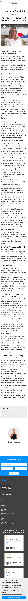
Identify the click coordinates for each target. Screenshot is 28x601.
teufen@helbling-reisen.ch (7, 523)
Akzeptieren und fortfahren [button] (14, 597)
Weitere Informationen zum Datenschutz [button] (12, 594)
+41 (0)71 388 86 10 (7, 512)
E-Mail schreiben (14, 449)
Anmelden (14, 473)
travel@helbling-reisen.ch (7, 513)
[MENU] (1, 1)
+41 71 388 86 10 (14, 447)
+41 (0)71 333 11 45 (7, 522)
